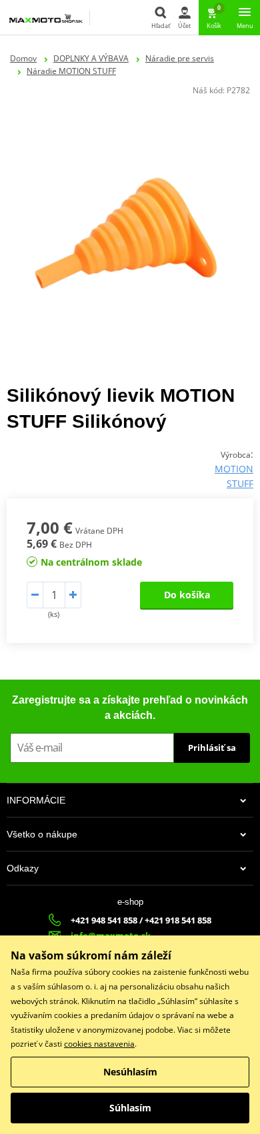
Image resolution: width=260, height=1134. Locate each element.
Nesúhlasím (130, 1071)
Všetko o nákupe (42, 834)
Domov (23, 58)
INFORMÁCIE (36, 800)
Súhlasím (130, 1107)
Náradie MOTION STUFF (71, 71)
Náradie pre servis (179, 58)
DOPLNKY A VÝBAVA (91, 58)
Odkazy (23, 868)
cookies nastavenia (99, 1043)
